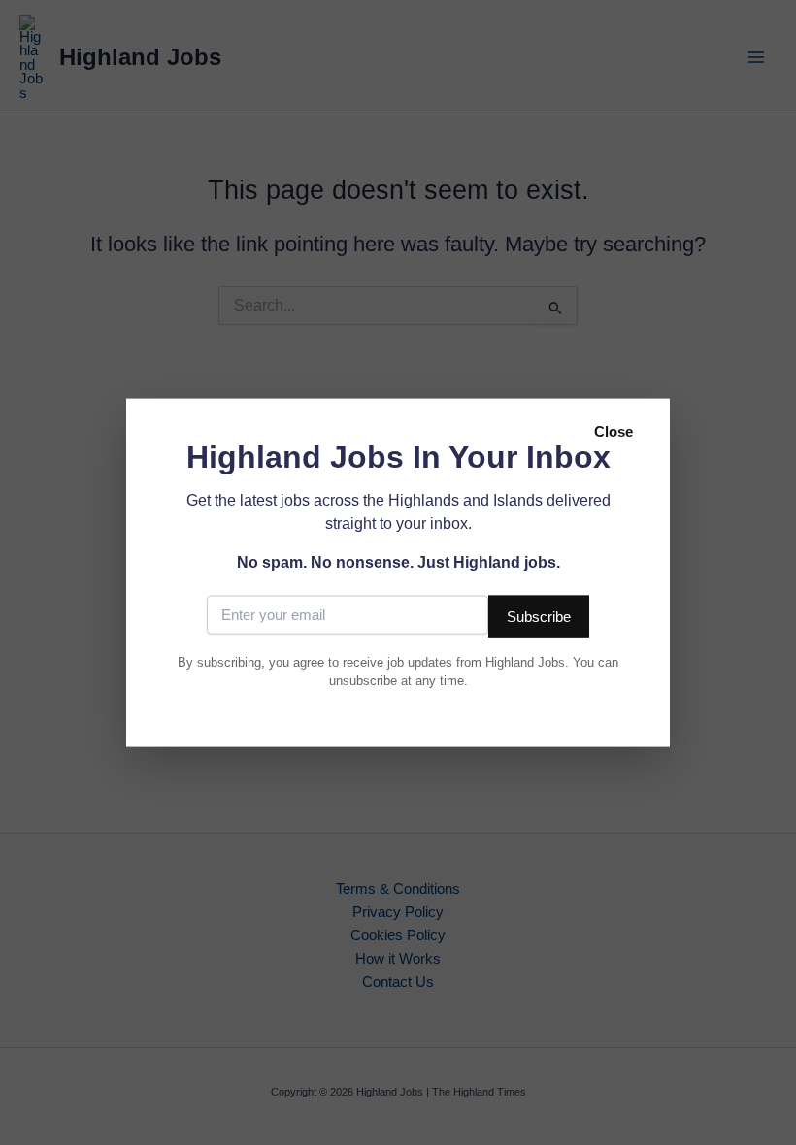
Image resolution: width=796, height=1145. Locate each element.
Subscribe (539, 615)
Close (613, 431)
